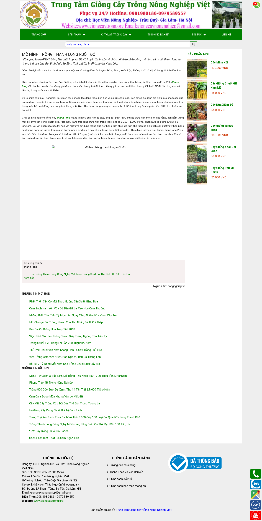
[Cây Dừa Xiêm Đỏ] (197, 111)
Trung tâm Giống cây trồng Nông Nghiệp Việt (144, 510)
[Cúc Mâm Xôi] (197, 68)
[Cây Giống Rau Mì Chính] (197, 174)
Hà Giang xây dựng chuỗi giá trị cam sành (55, 410)
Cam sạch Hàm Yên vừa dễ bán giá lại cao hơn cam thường (67, 308)
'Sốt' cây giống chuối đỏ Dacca (48, 431)
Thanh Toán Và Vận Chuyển (126, 472)
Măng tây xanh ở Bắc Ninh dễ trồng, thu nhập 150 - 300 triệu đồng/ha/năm (78, 376)
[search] (193, 44)
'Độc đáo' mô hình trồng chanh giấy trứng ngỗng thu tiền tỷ (68, 336)
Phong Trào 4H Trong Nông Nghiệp (51, 382)
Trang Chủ (38, 34)
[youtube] (255, 515)
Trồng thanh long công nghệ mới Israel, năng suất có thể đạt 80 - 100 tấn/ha (79, 424)
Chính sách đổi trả (120, 479)
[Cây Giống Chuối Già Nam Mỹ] (197, 90)
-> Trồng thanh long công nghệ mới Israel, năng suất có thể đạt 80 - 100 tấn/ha (81, 274)
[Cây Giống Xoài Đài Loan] (197, 153)
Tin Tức (197, 34)
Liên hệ (226, 34)
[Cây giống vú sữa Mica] (197, 132)
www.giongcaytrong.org (48, 500)
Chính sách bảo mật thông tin (127, 486)
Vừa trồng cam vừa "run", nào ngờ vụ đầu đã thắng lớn (65, 357)
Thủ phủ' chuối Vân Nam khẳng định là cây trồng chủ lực (65, 350)
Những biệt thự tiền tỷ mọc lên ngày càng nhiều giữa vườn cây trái (73, 315)
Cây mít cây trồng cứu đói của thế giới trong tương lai (64, 403)
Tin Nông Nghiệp (158, 34)
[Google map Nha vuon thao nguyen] (255, 494)
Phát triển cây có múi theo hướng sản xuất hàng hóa (63, 301)
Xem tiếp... (30, 277)
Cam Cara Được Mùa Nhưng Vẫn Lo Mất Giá (56, 396)
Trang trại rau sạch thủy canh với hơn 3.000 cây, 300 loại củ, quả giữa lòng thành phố (84, 417)
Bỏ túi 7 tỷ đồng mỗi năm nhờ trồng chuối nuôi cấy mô (64, 364)
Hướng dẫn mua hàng (122, 465)
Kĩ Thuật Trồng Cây (114, 34)
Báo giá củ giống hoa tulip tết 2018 (52, 329)
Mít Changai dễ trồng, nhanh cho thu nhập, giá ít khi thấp (66, 322)
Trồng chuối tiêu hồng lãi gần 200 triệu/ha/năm (60, 343)
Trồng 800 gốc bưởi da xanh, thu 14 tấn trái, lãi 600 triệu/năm (69, 389)
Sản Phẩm (74, 34)
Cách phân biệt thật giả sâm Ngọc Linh (54, 438)
